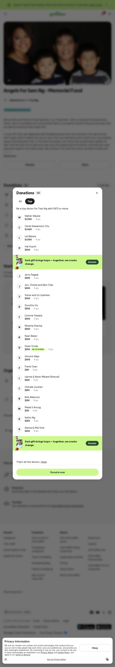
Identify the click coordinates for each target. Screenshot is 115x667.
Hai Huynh (30, 246)
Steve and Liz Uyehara (37, 295)
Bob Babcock (32, 397)
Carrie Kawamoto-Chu (37, 226)
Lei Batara (30, 236)
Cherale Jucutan (34, 387)
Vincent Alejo (32, 356)
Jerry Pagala (31, 274)
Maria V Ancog (33, 407)
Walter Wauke (32, 216)
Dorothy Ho (31, 305)
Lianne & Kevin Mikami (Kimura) (42, 376)
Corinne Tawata (33, 315)
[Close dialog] (97, 193)
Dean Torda (31, 346)
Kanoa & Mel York (34, 427)
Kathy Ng (30, 417)
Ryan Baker (31, 336)
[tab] (20, 201)
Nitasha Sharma (33, 325)
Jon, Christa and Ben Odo (39, 285)
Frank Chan (31, 366)
